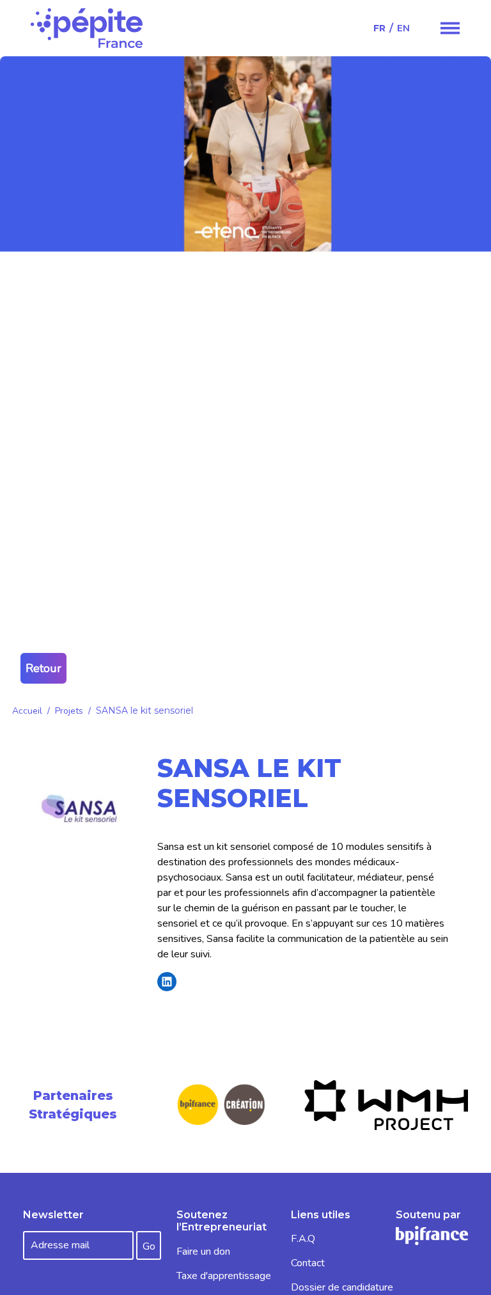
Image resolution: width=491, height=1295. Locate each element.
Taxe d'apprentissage (223, 1276)
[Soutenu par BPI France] (432, 1235)
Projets (69, 711)
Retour (43, 668)
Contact (308, 1263)
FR (379, 28)
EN (403, 28)
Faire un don (203, 1251)
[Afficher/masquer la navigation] (450, 28)
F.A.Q (303, 1239)
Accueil (27, 711)
